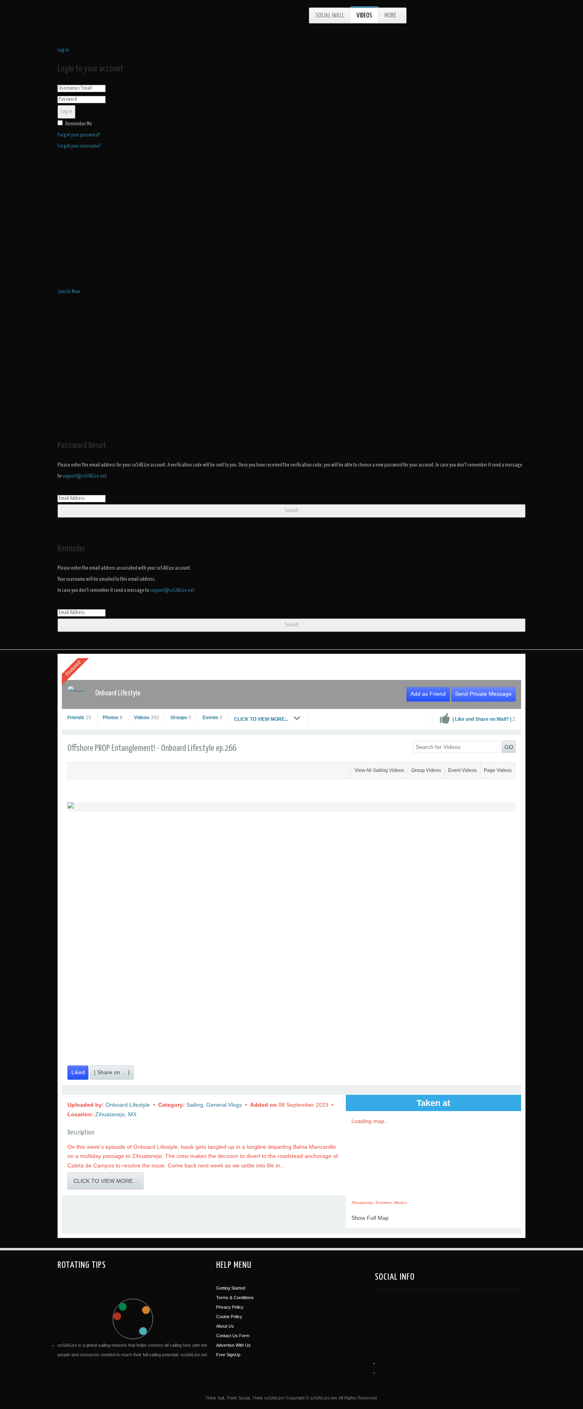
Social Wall (329, 15)
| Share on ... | (112, 1072)
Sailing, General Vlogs (215, 1105)
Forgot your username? (79, 146)
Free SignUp (228, 1354)
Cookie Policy (229, 1316)
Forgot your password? (79, 135)
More (390, 15)
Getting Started (230, 1288)
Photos (113, 717)
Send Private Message (483, 694)
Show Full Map (370, 1218)
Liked (78, 1072)
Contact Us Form (232, 1335)
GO (508, 747)
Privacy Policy (230, 1307)
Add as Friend (428, 694)
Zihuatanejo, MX (115, 1114)
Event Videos (462, 770)
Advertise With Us (233, 1345)
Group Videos (426, 770)
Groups (181, 717)
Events (212, 717)
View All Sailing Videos (379, 770)
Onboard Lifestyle (117, 693)
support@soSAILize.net (84, 476)
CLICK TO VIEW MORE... (262, 719)
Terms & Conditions (235, 1297)
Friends (79, 717)
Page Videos (498, 770)
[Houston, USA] (418, 1315)
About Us (225, 1326)
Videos (364, 15)
